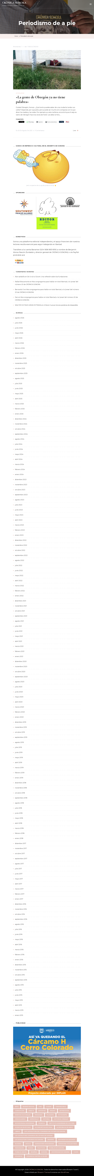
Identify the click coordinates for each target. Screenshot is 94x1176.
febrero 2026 (20, 348)
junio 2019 (18, 752)
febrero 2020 (20, 712)
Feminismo (38, 1115)
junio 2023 (19, 510)
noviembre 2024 (21, 424)
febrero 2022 (20, 591)
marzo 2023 (19, 525)
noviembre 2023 (21, 484)
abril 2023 (18, 520)
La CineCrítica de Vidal (43, 1127)
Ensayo (52, 1110)
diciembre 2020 (21, 661)
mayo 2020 (19, 697)
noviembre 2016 (21, 909)
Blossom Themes (44, 1172)
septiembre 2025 (21, 373)
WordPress (65, 1172)
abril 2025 (18, 399)
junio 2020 (19, 692)
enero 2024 (19, 474)
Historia (46, 1119)
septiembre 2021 (21, 616)
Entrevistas (64, 1110)
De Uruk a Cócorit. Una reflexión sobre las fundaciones (47, 277)
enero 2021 (19, 656)
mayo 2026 (19, 333)
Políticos (41, 1148)
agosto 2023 (19, 500)
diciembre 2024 (20, 419)
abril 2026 (18, 338)
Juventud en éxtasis (23, 1127)
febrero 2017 (19, 894)
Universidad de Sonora (60, 1152)
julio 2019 (18, 747)
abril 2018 (18, 823)
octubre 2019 (20, 732)
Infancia (41, 1123)
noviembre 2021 (21, 606)
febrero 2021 (19, 651)
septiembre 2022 (21, 555)
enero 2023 (19, 535)
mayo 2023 (19, 515)
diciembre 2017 (20, 843)
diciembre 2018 (20, 783)
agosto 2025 (19, 378)
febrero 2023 (20, 530)
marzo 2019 (19, 767)
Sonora (44, 1152)
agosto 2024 (19, 439)
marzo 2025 (19, 404)
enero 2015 (19, 1015)
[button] (24, 207)
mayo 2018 (19, 818)
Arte (17, 1106)
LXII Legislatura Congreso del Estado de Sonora (34, 1135)
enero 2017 (19, 899)
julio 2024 (18, 444)
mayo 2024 (19, 454)
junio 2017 (18, 874)
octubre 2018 (20, 793)
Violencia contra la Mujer (37, 1156)
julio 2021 (18, 626)
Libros (17, 1131)
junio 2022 (19, 570)
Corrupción (19, 1110)
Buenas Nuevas (28, 1106)
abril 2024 (18, 459)
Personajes (19, 1148)
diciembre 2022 (20, 540)
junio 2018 (18, 813)
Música (28, 1143)
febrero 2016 (19, 954)
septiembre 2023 (21, 495)
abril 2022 (18, 580)
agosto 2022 (19, 560)
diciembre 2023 (20, 479)
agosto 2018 (19, 803)
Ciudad (48, 1106)
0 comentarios (39, 131)
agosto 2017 (19, 864)
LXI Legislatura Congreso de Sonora (29, 1139)
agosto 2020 (19, 682)
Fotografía (62, 1115)
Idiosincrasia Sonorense (24, 1123)
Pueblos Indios (21, 1152)
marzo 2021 (19, 646)
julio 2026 (18, 323)
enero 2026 (19, 353)
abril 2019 (18, 762)
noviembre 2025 (21, 363)
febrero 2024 (20, 469)
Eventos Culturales (22, 1115)
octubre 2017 (20, 853)
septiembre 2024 (21, 434)
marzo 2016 (19, 949)
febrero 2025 (20, 409)
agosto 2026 (19, 318)
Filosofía (50, 1115)
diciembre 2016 (20, 904)
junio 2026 (19, 328)
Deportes (42, 1110)
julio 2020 (18, 687)
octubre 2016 (20, 914)
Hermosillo (34, 1119)
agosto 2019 (19, 742)
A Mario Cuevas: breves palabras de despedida (61, 305)
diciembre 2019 (20, 722)
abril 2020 (18, 702)
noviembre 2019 (21, 727)
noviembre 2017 (21, 848)
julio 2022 (18, 565)
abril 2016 (18, 944)
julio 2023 (18, 505)
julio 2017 (18, 869)
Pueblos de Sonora (56, 1148)
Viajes (76, 1152)
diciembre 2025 (20, 358)
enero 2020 (19, 717)
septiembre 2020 (21, 677)
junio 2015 (18, 995)
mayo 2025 (19, 393)
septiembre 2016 (21, 919)
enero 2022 (19, 596)
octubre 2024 (20, 429)
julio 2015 (18, 990)
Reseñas (34, 1152)
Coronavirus (61, 1106)
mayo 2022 (19, 575)
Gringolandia (20, 1119)
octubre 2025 (20, 368)
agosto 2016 (19, 924)
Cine (40, 1106)
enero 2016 (19, 960)
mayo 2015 (19, 1000)
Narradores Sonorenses (44, 1143)
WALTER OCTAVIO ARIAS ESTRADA (28, 305)
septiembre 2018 (21, 798)
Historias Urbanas (61, 1119)
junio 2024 (19, 449)
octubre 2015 (20, 975)
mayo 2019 (19, 757)
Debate (31, 1110)
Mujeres (18, 1143)
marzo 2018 (19, 828)
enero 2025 (19, 414)
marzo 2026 (19, 343)
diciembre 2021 (20, 601)
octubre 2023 (20, 490)
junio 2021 (18, 631)
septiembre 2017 (21, 858)
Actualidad (20, 93)
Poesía (30, 1148)
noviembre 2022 (21, 545)
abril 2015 (18, 1005)
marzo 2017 (19, 889)
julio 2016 (18, 929)
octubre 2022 (20, 550)
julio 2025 (18, 383)
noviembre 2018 (21, 788)
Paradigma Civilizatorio (67, 1143)
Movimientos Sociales (66, 1139)
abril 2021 (18, 641)
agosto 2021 (19, 621)
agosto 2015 (19, 985)
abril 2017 (18, 884)
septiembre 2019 (21, 737)
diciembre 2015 (20, 965)
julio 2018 (18, 808)
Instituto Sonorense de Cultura (61, 1123)
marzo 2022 (19, 586)
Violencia (18, 1156)
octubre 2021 (20, 611)
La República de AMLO (65, 1127)
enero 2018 (19, 838)
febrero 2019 (19, 773)
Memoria (51, 1139)
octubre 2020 (20, 671)
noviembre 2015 (21, 970)
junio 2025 (19, 388)
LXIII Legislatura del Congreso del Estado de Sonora (44, 1131)
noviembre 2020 (21, 666)
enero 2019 (19, 778)
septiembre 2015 (21, 980)
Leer (74, 130)
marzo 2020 (19, 707)
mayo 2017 (19, 879)
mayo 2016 (19, 939)
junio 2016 (18, 934)
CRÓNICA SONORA (14, 2)
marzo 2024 (19, 464)
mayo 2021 (19, 636)
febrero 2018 (19, 833)
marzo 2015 (19, 1010)
